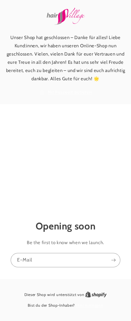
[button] (65, 92)
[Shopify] (96, 294)
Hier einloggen (89, 305)
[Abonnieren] (113, 260)
